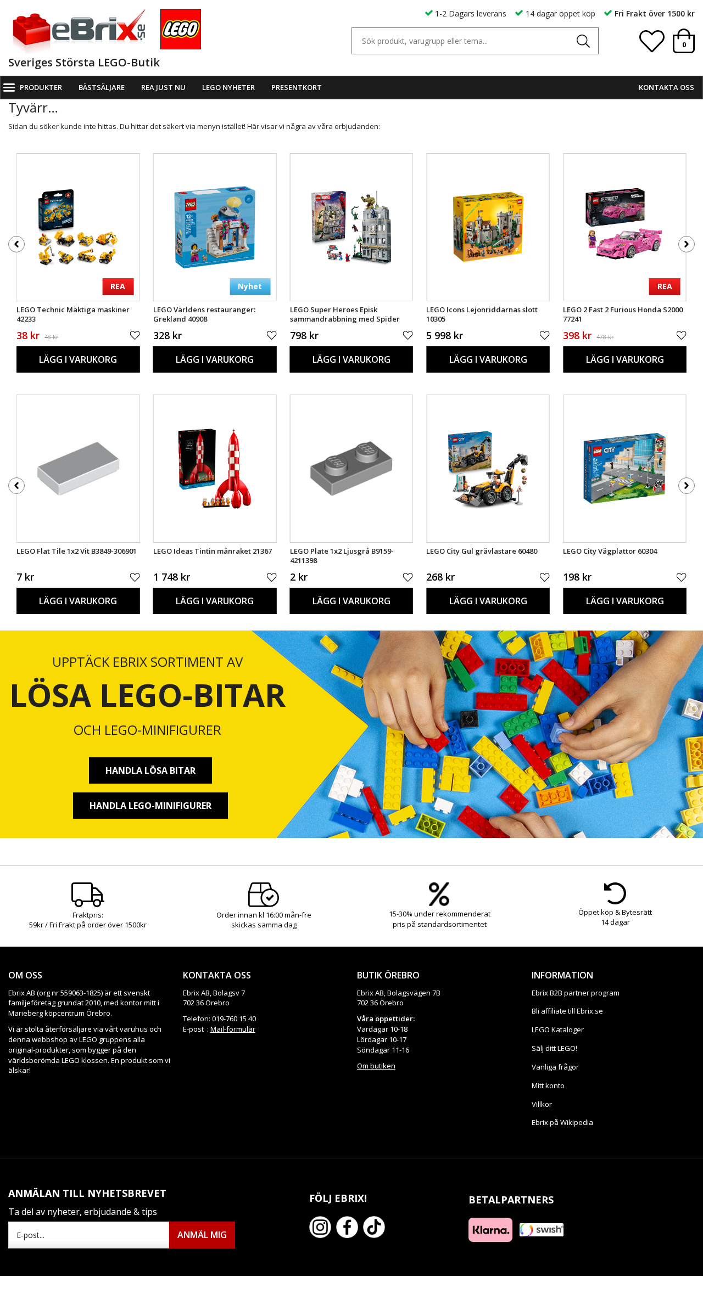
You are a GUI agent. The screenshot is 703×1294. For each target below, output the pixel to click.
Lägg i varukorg (78, 359)
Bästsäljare (102, 87)
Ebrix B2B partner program (576, 993)
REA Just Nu (163, 87)
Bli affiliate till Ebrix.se (567, 1011)
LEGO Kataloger (558, 1029)
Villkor (542, 1104)
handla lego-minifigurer (150, 806)
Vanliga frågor (555, 1067)
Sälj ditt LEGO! (554, 1048)
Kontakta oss (666, 87)
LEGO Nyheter (228, 87)
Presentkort (296, 87)
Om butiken (376, 1066)
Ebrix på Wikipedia (562, 1122)
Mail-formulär (232, 1029)
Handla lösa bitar (150, 770)
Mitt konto (548, 1085)
